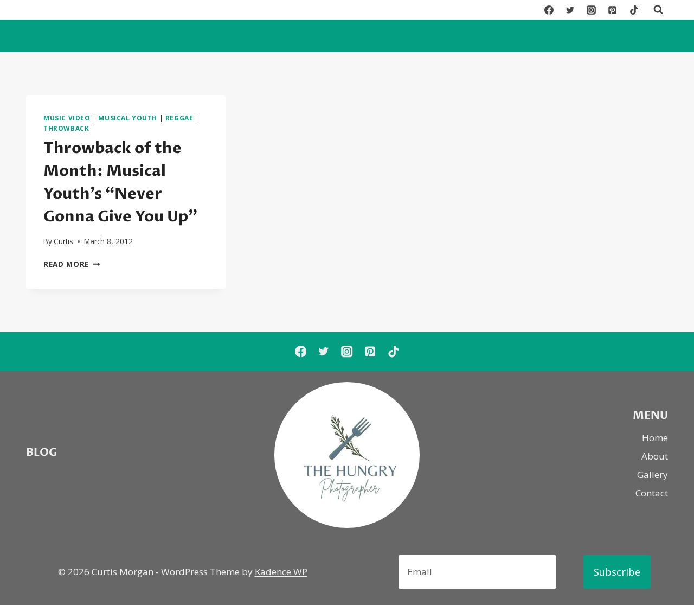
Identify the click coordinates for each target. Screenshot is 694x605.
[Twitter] (570, 10)
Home (655, 437)
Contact (651, 493)
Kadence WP (281, 571)
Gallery (652, 474)
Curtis (63, 241)
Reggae (179, 117)
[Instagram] (591, 10)
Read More (71, 264)
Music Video (67, 117)
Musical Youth (127, 117)
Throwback (66, 128)
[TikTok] (634, 10)
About (654, 456)
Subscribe (617, 571)
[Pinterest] (612, 10)
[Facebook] (549, 10)
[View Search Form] (658, 10)
